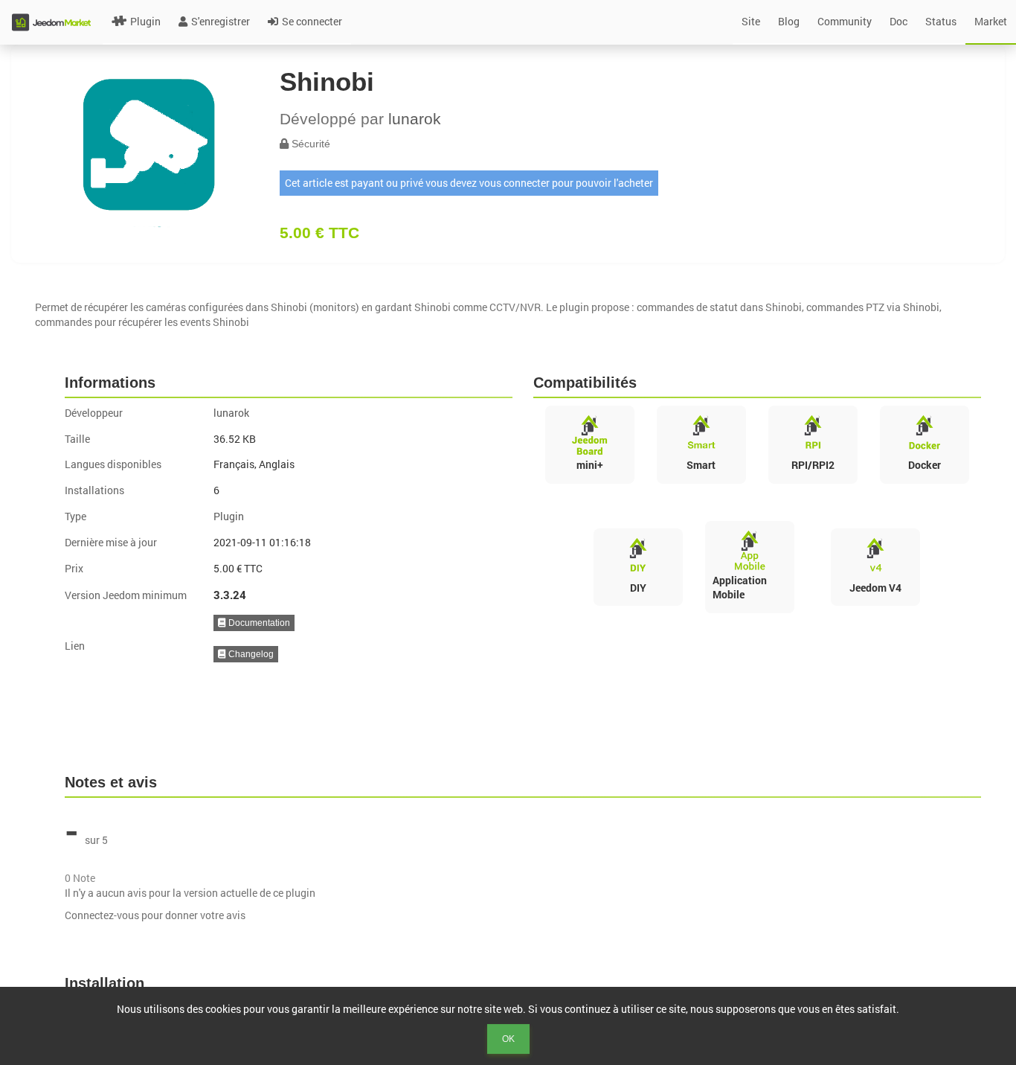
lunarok (414, 118)
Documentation (258, 623)
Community (844, 21)
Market (990, 21)
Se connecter (312, 21)
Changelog (250, 654)
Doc (898, 21)
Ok (508, 1039)
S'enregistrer (220, 21)
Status (940, 21)
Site (751, 21)
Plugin (145, 21)
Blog (789, 21)
